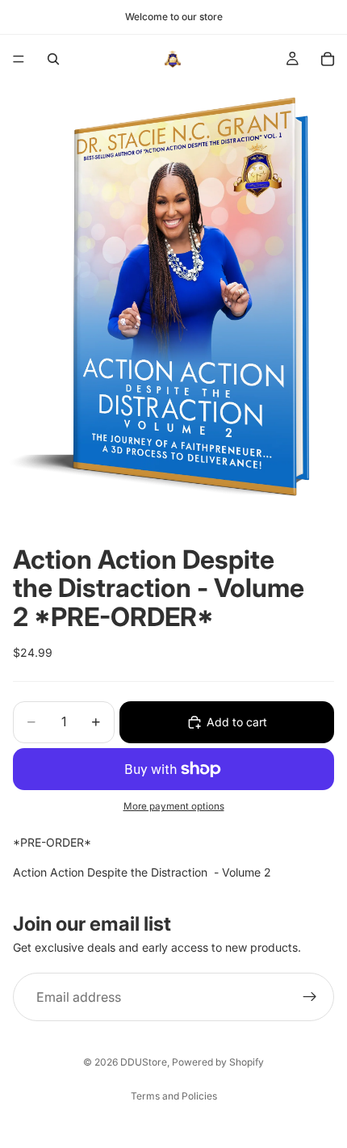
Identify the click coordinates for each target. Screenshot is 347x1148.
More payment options (173, 806)
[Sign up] (310, 997)
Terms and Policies (174, 1096)
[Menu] (18, 59)
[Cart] (327, 59)
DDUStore (143, 1062)
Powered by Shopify (218, 1062)
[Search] (53, 59)
